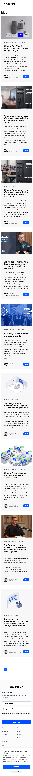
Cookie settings (16, 771)
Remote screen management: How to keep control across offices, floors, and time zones (16, 622)
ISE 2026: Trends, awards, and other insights (16, 334)
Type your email (8, 709)
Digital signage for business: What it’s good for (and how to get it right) (16, 405)
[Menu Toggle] (29, 4)
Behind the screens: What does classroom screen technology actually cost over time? (16, 264)
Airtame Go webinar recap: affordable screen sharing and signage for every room (16, 119)
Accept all (16, 767)
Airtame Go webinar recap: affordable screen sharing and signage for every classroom (16, 193)
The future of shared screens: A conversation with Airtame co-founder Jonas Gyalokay (15, 548)
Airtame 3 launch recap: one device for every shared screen (15, 475)
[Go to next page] (27, 669)
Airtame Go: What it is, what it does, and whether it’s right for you (16, 48)
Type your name (8, 703)
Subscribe (16, 722)
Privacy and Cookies (22, 761)
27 (23, 669)
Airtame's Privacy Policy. (15, 716)
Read (26, 76)
